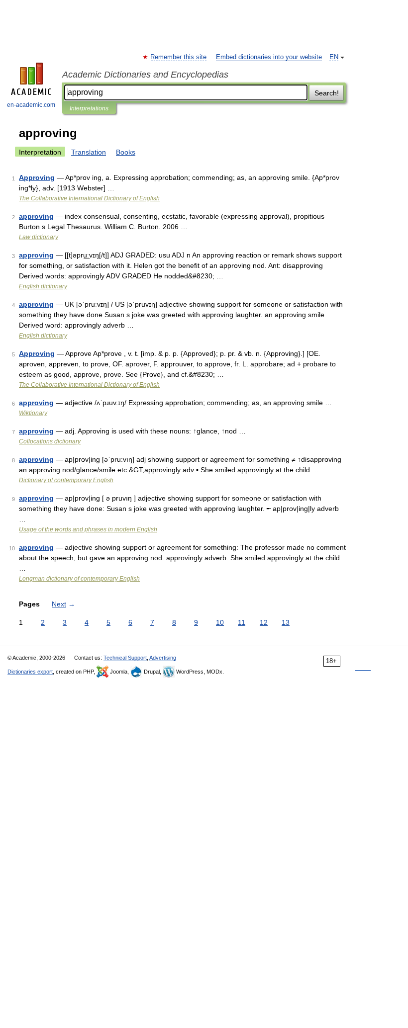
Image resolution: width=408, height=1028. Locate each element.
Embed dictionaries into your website (269, 57)
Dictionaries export (30, 672)
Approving (37, 177)
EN (333, 57)
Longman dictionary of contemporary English (79, 578)
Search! (326, 93)
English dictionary (43, 286)
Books (125, 152)
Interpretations (89, 108)
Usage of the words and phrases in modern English (88, 529)
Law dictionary (38, 237)
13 (286, 622)
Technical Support (125, 658)
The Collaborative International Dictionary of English (89, 198)
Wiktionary (33, 413)
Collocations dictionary (50, 441)
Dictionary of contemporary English (66, 480)
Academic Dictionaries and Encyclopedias (145, 75)
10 (220, 622)
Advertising (162, 658)
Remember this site (178, 57)
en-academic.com (31, 104)
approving (36, 216)
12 (264, 622)
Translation (88, 152)
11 (241, 622)
